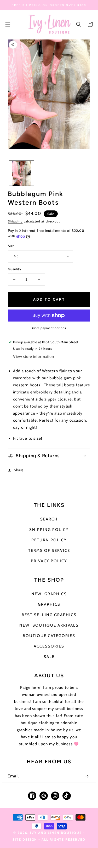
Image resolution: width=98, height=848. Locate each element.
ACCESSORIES (49, 646)
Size (11, 246)
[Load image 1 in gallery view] (21, 173)
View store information (33, 356)
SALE (49, 656)
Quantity (14, 269)
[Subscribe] (87, 776)
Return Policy (49, 540)
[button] (8, 24)
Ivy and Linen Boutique (56, 833)
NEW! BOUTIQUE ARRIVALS (49, 625)
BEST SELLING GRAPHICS (49, 614)
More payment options (49, 328)
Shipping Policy (49, 529)
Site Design (25, 839)
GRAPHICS (49, 604)
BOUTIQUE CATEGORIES (49, 635)
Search (49, 519)
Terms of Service (49, 550)
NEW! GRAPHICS (49, 594)
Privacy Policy (49, 561)
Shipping (15, 221)
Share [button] (19, 470)
